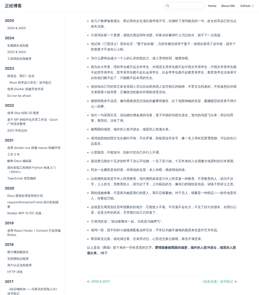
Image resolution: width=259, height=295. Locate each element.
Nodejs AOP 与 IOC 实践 (24, 213)
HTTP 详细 (14, 272)
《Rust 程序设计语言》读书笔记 (29, 82)
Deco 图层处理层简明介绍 (25, 196)
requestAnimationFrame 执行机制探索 (33, 204)
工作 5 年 (13, 154)
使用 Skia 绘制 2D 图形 (23, 113)
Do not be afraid (19, 96)
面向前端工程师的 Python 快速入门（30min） (31, 170)
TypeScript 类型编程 (21, 178)
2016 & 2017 (100, 281)
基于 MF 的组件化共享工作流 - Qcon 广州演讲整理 (32, 122)
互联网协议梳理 (18, 259)
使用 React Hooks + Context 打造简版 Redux (34, 233)
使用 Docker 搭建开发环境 (25, 89)
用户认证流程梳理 (19, 265)
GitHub (247, 5)
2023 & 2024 (16, 52)
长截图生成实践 (18, 45)
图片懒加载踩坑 (18, 252)
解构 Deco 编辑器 (19, 161)
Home (212, 5)
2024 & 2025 (16, 28)
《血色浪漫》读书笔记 (217, 281)
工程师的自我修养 (19, 59)
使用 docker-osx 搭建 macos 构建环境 (34, 148)
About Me (228, 5)
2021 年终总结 (17, 130)
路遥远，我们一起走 (21, 76)
